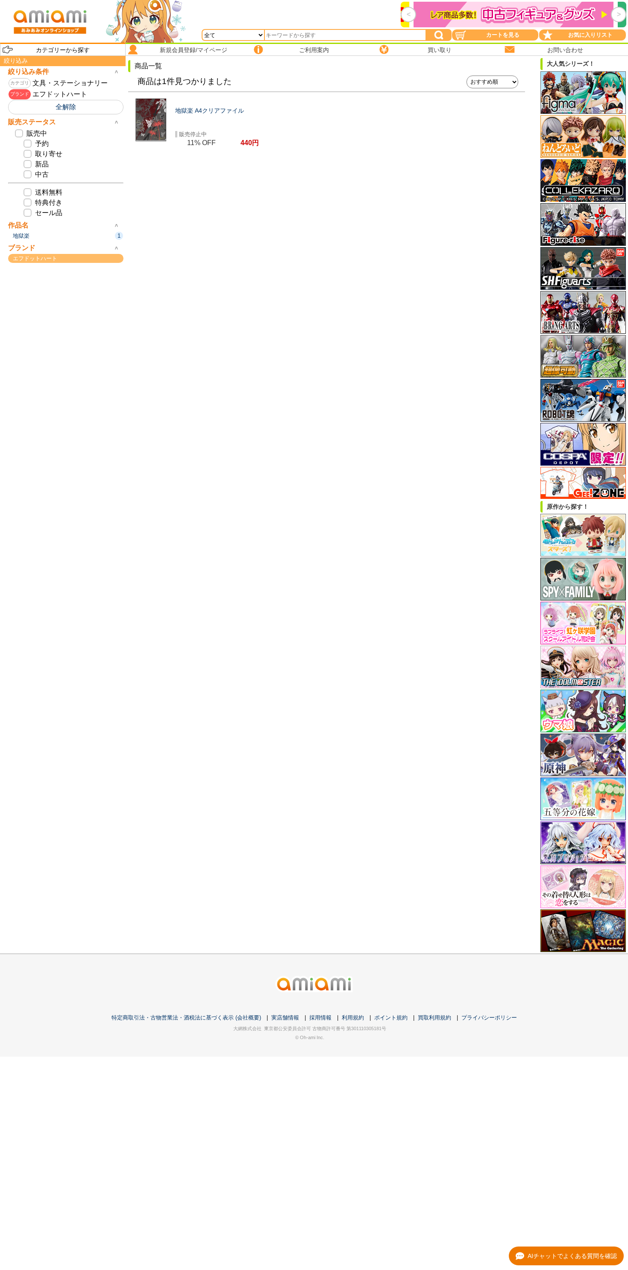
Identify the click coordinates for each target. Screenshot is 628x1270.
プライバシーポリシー (489, 1017)
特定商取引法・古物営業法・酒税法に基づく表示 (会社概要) (186, 1017)
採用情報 (320, 1017)
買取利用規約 (434, 1017)
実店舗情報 (285, 1017)
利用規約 (353, 1017)
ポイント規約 (391, 1017)
